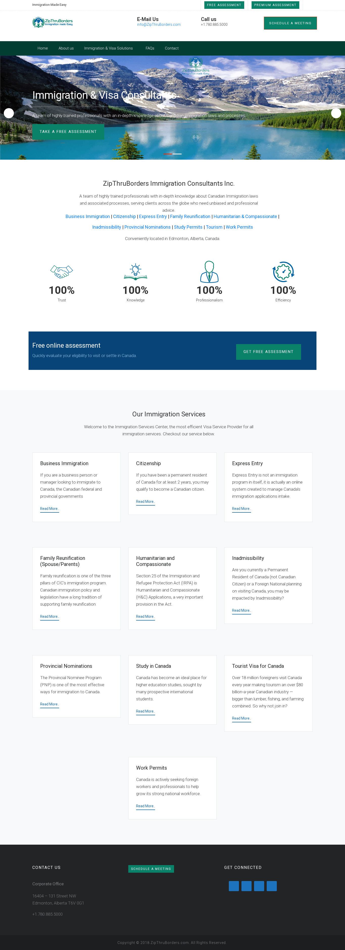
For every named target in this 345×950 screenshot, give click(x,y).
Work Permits (239, 227)
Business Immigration (88, 216)
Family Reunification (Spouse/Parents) (62, 561)
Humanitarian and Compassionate (155, 561)
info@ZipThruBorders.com (159, 24)
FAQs (150, 48)
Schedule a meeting (290, 23)
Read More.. (49, 509)
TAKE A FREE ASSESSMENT (68, 131)
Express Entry (153, 216)
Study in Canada (153, 666)
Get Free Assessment (268, 351)
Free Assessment (224, 5)
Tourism (214, 227)
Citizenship (124, 216)
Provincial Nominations (148, 227)
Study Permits (188, 227)
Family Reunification (190, 216)
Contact (172, 48)
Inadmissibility (106, 227)
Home (43, 48)
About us (66, 48)
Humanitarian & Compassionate (245, 216)
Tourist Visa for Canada (258, 666)
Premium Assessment (275, 5)
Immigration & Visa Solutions (108, 48)
